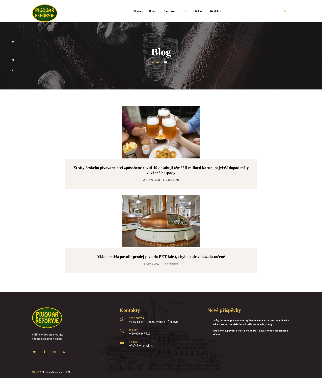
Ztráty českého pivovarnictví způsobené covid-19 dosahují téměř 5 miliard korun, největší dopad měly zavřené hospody (250, 322)
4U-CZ (35, 372)
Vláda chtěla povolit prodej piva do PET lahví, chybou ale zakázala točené (250, 332)
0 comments (172, 179)
